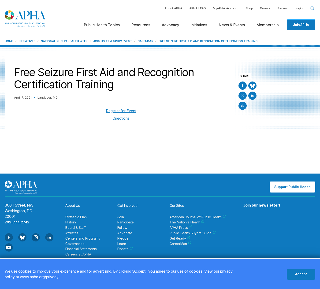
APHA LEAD (197, 8)
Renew (283, 8)
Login (299, 8)
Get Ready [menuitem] (178, 238)
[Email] (242, 106)
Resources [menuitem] (140, 24)
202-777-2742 (17, 222)
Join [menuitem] (120, 217)
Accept (301, 274)
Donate (265, 8)
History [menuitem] (70, 222)
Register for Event (121, 110)
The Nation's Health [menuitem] (185, 222)
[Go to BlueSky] (252, 86)
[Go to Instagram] (36, 237)
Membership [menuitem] (268, 24)
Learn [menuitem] (121, 244)
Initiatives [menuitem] (199, 24)
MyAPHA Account (225, 8)
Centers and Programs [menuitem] (82, 238)
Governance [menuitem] (75, 244)
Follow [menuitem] (122, 228)
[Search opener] (312, 8)
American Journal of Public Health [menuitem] (196, 217)
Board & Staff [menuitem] (75, 228)
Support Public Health (292, 187)
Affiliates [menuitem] (71, 233)
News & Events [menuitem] (232, 24)
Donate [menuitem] (123, 249)
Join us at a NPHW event (112, 41)
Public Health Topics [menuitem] (102, 24)
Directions (121, 118)
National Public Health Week (64, 41)
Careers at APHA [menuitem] (78, 254)
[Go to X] (242, 96)
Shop (249, 8)
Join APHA (301, 25)
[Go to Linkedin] (252, 96)
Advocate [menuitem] (124, 233)
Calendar (145, 41)
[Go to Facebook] (242, 86)
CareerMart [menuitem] (178, 244)
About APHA (173, 8)
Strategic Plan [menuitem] (76, 217)
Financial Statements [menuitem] (81, 249)
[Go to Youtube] (9, 247)
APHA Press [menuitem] (179, 228)
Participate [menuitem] (125, 222)
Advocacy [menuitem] (170, 24)
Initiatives (27, 41)
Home (9, 41)
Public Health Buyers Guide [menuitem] (191, 233)
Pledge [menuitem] (123, 238)
